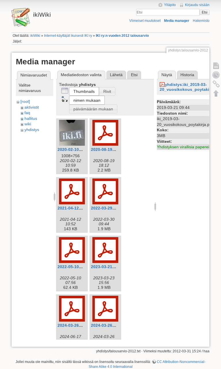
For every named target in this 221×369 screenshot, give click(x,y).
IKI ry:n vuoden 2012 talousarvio (122, 36)
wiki (27, 124)
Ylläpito (170, 5)
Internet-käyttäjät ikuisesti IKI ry (68, 36)
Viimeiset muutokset (145, 21)
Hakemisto (201, 21)
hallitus (30, 118)
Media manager (176, 21)
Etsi (204, 12)
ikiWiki (35, 36)
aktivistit (31, 107)
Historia (187, 74)
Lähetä (116, 74)
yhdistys (31, 129)
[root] (25, 101)
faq (27, 112)
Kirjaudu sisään (197, 5)
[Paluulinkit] (216, 84)
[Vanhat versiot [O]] (216, 74)
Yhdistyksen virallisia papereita (185, 147)
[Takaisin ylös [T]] (216, 93)
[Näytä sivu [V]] (216, 65)
